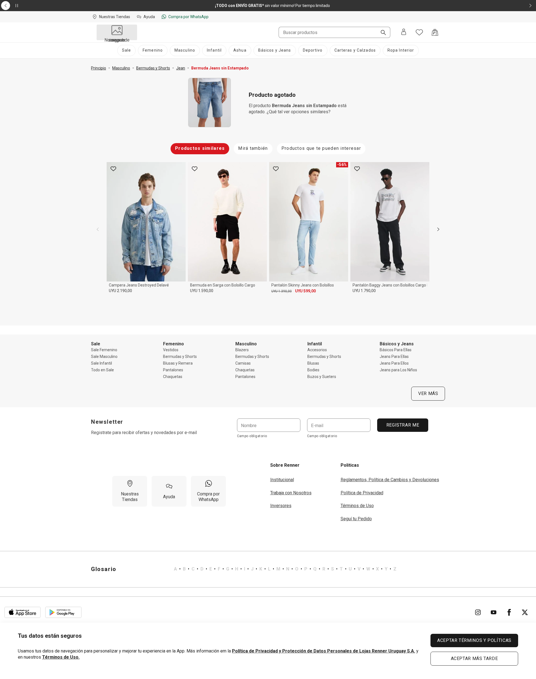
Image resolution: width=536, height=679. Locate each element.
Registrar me (402, 425)
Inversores (280, 505)
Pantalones (173, 370)
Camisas (243, 363)
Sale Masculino (104, 356)
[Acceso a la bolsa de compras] (435, 32)
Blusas (313, 363)
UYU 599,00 (305, 291)
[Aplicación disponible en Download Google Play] (63, 612)
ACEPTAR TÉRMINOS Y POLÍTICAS (474, 640)
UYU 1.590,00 (201, 290)
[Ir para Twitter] (525, 612)
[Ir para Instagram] (478, 612)
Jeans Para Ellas (394, 356)
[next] (438, 229)
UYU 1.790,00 (364, 290)
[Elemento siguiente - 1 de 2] (530, 5)
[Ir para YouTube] (493, 612)
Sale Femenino (104, 350)
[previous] (97, 229)
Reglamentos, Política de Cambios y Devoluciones (390, 479)
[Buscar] (381, 33)
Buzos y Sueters (321, 376)
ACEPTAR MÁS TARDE (474, 658)
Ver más (428, 393)
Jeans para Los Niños (398, 370)
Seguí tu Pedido (356, 518)
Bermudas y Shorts (180, 356)
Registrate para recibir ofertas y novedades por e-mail (144, 432)
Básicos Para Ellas (395, 350)
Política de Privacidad (362, 492)
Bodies (313, 370)
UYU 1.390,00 (281, 291)
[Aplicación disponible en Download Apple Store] (22, 612)
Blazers (242, 350)
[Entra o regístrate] (403, 32)
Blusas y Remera (178, 363)
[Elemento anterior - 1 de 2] (5, 5)
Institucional (282, 479)
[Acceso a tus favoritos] (419, 32)
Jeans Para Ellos (394, 363)
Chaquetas (172, 376)
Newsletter (107, 421)
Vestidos (170, 350)
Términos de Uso (357, 505)
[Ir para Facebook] (509, 612)
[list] (285, 569)
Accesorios (317, 350)
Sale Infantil (101, 363)
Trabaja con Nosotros (291, 492)
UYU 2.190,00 (120, 290)
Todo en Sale (102, 370)
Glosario (103, 569)
